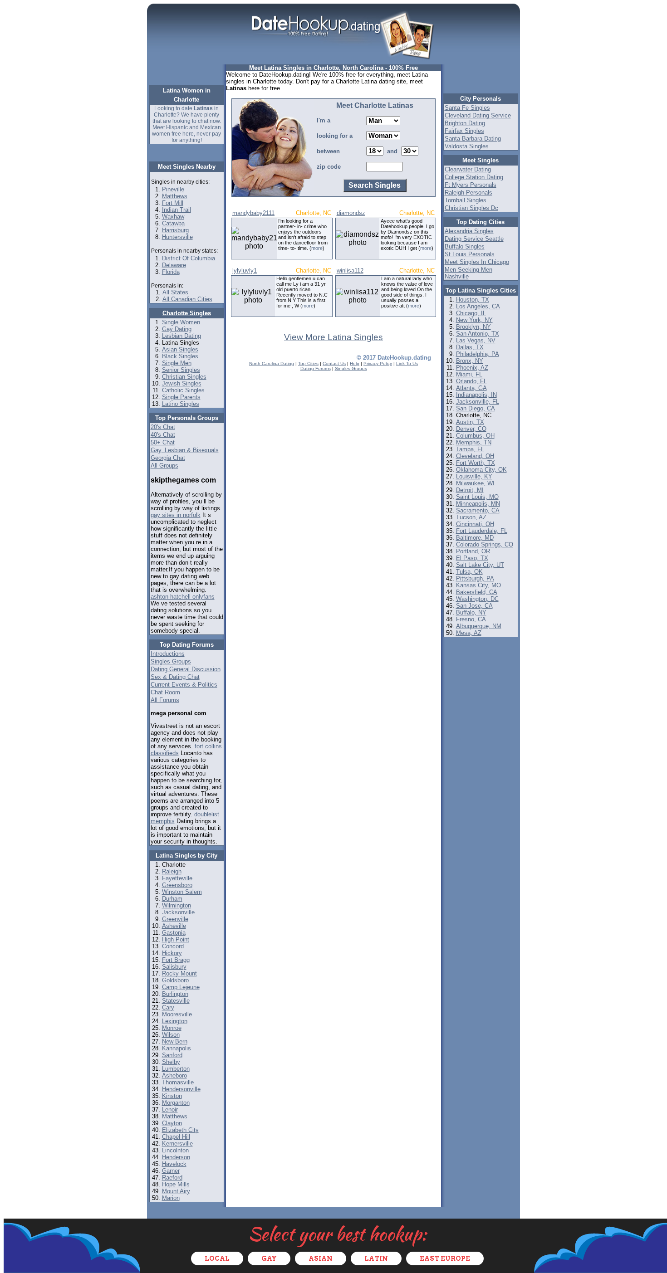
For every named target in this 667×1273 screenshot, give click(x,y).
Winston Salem (182, 891)
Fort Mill (172, 203)
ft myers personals (470, 184)
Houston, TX (472, 299)
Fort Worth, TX (475, 462)
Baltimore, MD (475, 537)
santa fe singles (467, 107)
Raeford (172, 1177)
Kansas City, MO (478, 585)
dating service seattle (474, 238)
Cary (168, 1007)
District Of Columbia (188, 258)
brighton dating (465, 123)
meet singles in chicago (477, 262)
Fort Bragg (176, 959)
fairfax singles (464, 130)
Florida (171, 271)
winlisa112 (350, 270)
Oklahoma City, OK (481, 469)
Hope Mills (176, 1184)
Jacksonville (178, 912)
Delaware (174, 265)
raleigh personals (468, 192)
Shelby (171, 1061)
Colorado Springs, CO (484, 544)
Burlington (175, 993)
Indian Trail (176, 209)
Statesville (176, 1000)
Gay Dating (176, 329)
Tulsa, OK (469, 571)
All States (175, 292)
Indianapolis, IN (476, 394)
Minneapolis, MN (478, 503)
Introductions (168, 653)
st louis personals (470, 254)
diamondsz (351, 213)
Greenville (175, 919)
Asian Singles (180, 349)
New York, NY (474, 320)
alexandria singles (469, 231)
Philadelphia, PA (477, 354)
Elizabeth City (180, 1130)
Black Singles (180, 356)
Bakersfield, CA (476, 592)
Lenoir (170, 1109)
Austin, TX (470, 422)
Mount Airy (176, 1191)
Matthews (174, 196)
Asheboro (174, 1075)
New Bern (174, 1041)
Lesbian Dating (181, 335)
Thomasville (178, 1082)
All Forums (165, 700)
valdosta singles (467, 146)
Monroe (171, 1027)
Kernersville (177, 1143)
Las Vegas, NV (475, 340)
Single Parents (181, 397)
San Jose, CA (474, 605)
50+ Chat (163, 442)
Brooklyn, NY (473, 326)
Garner (171, 1170)
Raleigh (171, 871)
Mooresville (177, 1014)
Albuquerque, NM (478, 626)
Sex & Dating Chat (175, 676)
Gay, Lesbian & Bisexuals (185, 450)
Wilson (171, 1034)
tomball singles (465, 200)
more (317, 248)
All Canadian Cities (187, 299)
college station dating (474, 177)
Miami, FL (469, 374)
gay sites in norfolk (176, 515)
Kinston (172, 1096)
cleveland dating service (478, 115)
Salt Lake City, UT (480, 564)
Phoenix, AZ (472, 367)
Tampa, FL (470, 449)
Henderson (176, 1157)
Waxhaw (173, 216)
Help (354, 363)
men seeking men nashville (468, 273)
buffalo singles (465, 246)
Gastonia (174, 932)
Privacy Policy (377, 363)
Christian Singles (184, 376)
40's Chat (163, 434)
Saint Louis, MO (477, 496)
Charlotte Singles (186, 313)
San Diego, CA (475, 408)
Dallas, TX (470, 347)
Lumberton (176, 1068)
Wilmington (176, 905)
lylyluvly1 (244, 270)
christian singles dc (471, 208)
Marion (171, 1198)
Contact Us (334, 363)
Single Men (176, 363)
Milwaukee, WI (475, 483)
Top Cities (308, 363)
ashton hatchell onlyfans (183, 596)
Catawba (173, 223)
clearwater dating (468, 169)
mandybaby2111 (253, 213)
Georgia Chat (168, 457)
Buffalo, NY (471, 612)
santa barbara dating (473, 138)
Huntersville (177, 237)
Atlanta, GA (471, 388)
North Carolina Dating (271, 363)
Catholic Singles (183, 390)
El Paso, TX (472, 558)
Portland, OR (473, 551)
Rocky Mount (179, 973)
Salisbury (174, 966)
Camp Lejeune (181, 987)
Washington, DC (477, 598)
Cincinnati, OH (475, 524)
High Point (175, 939)
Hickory (172, 953)
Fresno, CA (471, 619)
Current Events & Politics (184, 684)
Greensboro (177, 885)
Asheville (174, 925)
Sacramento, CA (478, 510)
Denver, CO (471, 428)
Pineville (173, 189)
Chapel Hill (176, 1136)
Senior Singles (181, 369)
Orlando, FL (471, 381)
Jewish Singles (181, 383)
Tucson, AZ (471, 517)
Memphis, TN (473, 442)
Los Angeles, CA (478, 306)
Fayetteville (177, 878)
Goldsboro (175, 980)
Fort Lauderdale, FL (481, 530)
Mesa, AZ (468, 632)
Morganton (176, 1102)
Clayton (172, 1123)
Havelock (174, 1164)
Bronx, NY (469, 360)
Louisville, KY (474, 476)
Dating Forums (315, 368)
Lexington (174, 1021)
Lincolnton (175, 1150)
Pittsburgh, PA (475, 578)
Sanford (172, 1055)
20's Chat (163, 427)
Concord (173, 946)
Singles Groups (171, 661)
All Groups (164, 465)
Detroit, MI (470, 490)
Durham (172, 898)
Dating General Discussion (186, 669)
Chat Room (165, 692)
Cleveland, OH (475, 456)
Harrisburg (175, 230)
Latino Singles (180, 403)
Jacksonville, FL (477, 401)
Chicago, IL (471, 313)
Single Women (181, 322)
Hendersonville (181, 1089)
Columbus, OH (475, 435)
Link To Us (407, 363)
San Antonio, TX (477, 333)
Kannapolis (176, 1048)
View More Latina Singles (333, 337)
